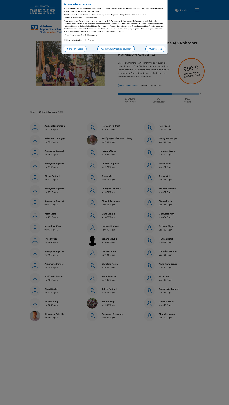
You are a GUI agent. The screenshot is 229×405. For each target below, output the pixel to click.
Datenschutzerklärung (88, 26)
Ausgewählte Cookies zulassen (116, 49)
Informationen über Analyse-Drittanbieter (79, 35)
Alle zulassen (155, 49)
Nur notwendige (75, 49)
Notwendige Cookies (74, 40)
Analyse (91, 40)
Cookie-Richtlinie (153, 24)
